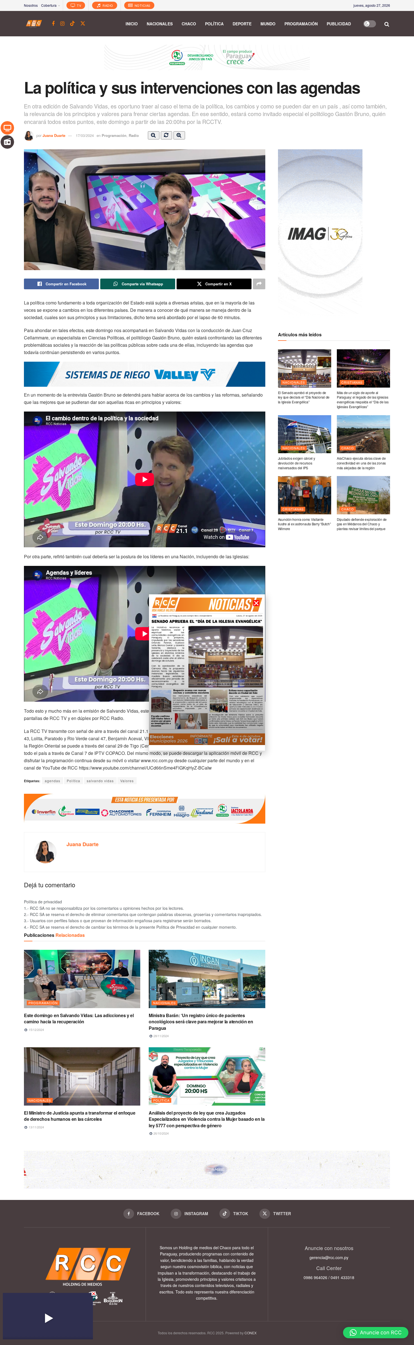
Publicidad (339, 23)
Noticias (141, 5)
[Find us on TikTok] (72, 23)
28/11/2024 (161, 1035)
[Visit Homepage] (34, 23)
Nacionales (160, 23)
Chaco (189, 23)
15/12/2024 (36, 1029)
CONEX (250, 1332)
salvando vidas (100, 780)
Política (214, 23)
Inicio (132, 23)
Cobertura (49, 5)
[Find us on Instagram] (62, 24)
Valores (127, 780)
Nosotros (31, 5)
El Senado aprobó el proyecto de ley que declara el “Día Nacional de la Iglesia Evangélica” (304, 397)
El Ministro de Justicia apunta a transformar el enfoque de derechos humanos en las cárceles (79, 1116)
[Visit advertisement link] (207, 62)
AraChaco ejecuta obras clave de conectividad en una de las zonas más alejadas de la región (361, 463)
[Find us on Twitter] (82, 23)
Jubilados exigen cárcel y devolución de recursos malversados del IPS (296, 463)
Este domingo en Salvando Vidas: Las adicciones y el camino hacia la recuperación (79, 1018)
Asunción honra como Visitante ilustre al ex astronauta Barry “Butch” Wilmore (304, 524)
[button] (375, 1332)
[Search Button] (387, 24)
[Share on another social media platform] (259, 284)
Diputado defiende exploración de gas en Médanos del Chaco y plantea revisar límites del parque (362, 524)
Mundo (268, 23)
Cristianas (351, 382)
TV (78, 5)
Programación (301, 23)
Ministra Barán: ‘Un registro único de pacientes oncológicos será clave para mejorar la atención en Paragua (201, 1021)
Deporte (242, 23)
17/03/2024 (85, 135)
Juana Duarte (54, 135)
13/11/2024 (36, 1127)
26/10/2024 (161, 1133)
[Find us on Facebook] (53, 24)
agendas (52, 780)
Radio (107, 5)
